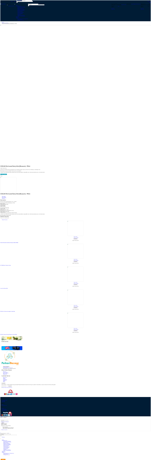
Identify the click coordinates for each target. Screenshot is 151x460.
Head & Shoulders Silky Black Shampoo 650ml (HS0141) (9, 242)
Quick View (75, 236)
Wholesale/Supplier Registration (8, 453)
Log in (3, 408)
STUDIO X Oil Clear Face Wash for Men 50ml (7, 311)
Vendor (3, 452)
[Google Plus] (3, 345)
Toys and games (6, 447)
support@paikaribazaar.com (8, 367)
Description (4, 196)
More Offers (4, 197)
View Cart (142, 8)
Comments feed (4, 409)
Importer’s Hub (123, 4)
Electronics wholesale (6, 444)
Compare (75, 238)
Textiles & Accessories (6, 449)
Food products (5, 446)
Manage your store (6, 454)
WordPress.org (4, 410)
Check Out (142, 9)
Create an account (4, 429)
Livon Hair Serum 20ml (4, 288)
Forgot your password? (5, 421)
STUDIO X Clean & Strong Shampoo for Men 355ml (8, 334)
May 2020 (3, 401)
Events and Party (6, 445)
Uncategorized (4, 405)
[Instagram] (3, 344)
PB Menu (3, 437)
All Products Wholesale (7, 441)
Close (1, 416)
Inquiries (3, 198)
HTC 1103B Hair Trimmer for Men (5, 265)
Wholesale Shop (4, 440)
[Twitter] (3, 343)
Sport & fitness (5, 448)
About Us (3, 451)
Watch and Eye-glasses (7, 450)
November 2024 (4, 400)
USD (150, 2)
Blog (2, 404)
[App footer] (6, 387)
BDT (148, 1)
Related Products (4, 219)
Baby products (5, 442)
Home (3, 22)
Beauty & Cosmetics (6, 443)
